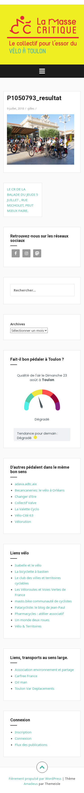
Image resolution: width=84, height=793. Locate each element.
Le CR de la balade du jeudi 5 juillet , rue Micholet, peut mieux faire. (22, 200)
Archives (17, 324)
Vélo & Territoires (28, 626)
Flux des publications (31, 744)
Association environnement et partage (44, 669)
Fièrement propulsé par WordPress (35, 778)
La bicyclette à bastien (32, 571)
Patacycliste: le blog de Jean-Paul (40, 607)
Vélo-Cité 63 (24, 515)
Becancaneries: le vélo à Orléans (40, 490)
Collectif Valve (25, 502)
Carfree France (26, 676)
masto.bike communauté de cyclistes (43, 601)
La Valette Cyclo (27, 509)
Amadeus (31, 784)
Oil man (21, 682)
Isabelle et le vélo (28, 565)
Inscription (23, 732)
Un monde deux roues (32, 620)
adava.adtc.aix (26, 484)
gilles (31, 108)
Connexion (23, 738)
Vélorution (23, 521)
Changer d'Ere (25, 496)
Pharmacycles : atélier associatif (39, 613)
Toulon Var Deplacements (34, 688)
